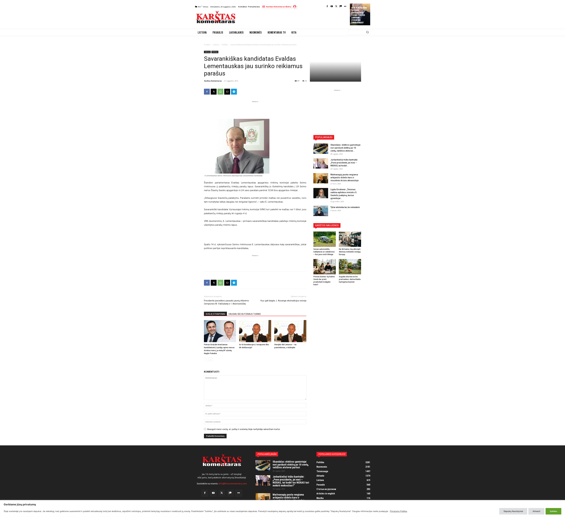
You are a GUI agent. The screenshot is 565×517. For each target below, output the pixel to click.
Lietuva (216, 44)
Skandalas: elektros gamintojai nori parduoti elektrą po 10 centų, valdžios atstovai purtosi (291, 464)
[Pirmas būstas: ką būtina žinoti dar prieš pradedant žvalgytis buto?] (324, 266)
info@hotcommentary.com (232, 483)
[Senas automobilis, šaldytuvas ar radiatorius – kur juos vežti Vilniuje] (324, 239)
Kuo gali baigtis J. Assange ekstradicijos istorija (283, 300)
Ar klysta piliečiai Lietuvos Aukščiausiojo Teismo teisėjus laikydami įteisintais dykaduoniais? (359, 15)
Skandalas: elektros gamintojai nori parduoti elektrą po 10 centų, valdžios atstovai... (345, 148)
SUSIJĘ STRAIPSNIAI (215, 314)
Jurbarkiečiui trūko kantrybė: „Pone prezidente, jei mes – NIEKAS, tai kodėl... (344, 163)
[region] (282, 508)
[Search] (367, 32)
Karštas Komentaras (213, 81)
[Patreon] (340, 6)
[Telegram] (234, 92)
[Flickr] (345, 6)
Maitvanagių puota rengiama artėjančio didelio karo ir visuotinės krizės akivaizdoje (344, 177)
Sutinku (553, 511)
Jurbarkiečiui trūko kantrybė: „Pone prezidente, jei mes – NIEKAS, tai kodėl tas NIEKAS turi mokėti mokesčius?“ (291, 481)
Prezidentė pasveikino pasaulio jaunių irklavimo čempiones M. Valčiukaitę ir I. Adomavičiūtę (226, 302)
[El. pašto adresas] (227, 92)
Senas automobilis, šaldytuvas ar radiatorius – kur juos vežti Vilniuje (324, 251)
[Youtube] (331, 6)
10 (306, 81)
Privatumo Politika (398, 511)
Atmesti (536, 511)
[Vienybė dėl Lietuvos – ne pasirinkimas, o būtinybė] (290, 331)
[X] (214, 92)
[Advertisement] (293, 18)
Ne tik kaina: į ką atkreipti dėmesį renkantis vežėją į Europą (350, 251)
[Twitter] (336, 6)
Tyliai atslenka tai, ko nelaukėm (345, 207)
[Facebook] (327, 6)
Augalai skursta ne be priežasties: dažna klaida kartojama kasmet (349, 279)
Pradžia (207, 44)
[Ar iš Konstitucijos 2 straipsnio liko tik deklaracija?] (255, 331)
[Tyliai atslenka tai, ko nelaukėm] (320, 211)
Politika (225, 44)
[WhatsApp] (220, 92)
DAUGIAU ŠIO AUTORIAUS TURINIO (245, 314)
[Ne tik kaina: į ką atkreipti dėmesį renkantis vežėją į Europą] (350, 239)
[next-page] (210, 359)
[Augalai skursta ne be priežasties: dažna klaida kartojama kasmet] (350, 266)
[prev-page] (206, 359)
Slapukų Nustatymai (513, 511)
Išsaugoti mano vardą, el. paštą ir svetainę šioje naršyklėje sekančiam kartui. (243, 429)
